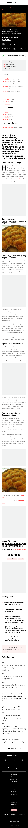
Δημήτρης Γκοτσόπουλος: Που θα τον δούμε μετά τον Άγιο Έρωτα (14, 686)
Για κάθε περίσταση (12, 29)
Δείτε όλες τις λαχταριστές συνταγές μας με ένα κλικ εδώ (14, 543)
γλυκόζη (7, 117)
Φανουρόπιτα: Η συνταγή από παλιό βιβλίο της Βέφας (14, 603)
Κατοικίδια (14, 804)
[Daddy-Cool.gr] (14, 2)
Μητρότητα (14, 799)
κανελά (6, 84)
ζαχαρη (6, 88)
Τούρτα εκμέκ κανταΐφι (11, 162)
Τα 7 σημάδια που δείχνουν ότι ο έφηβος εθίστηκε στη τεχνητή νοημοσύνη (12, 717)
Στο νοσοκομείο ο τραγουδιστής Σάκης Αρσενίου (12, 677)
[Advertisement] (14, 200)
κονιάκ (6, 91)
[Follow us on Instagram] (22, 760)
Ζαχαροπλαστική (16, 7)
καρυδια (7, 79)
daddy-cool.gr (22, 549)
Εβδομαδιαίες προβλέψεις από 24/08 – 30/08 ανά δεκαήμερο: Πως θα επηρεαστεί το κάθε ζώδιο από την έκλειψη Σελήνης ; (15, 629)
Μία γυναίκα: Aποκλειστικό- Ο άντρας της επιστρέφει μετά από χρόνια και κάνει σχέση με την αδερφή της (14, 697)
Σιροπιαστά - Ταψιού (6, 9)
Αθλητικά (14, 802)
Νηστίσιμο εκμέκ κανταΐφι (12, 344)
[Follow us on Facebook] (12, 760)
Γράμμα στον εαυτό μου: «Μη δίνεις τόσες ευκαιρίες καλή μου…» (13, 708)
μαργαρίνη (7, 104)
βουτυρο (7, 101)
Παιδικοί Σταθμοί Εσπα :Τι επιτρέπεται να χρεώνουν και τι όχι (13, 740)
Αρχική (2, 7)
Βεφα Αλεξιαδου (12, 558)
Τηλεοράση (14, 774)
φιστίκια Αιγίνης (9, 127)
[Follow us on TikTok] (9, 760)
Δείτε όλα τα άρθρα (13, 748)
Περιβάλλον (14, 791)
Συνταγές (8, 7)
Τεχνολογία (14, 781)
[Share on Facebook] (21, 49)
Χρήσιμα (14, 789)
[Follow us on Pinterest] (5, 760)
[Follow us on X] (15, 760)
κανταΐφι (7, 99)
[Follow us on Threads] (19, 760)
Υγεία (14, 806)
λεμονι (6, 86)
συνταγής (15, 549)
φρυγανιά (7, 81)
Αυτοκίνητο (14, 794)
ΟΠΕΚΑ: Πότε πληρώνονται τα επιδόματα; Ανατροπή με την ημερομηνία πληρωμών (14, 639)
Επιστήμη (14, 787)
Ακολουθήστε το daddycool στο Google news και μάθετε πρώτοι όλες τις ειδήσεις (13, 649)
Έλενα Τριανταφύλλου (12, 44)
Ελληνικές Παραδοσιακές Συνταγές (10, 31)
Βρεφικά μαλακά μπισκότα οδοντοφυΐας (13, 610)
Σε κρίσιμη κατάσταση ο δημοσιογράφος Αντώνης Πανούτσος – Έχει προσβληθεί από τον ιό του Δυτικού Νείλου (14, 619)
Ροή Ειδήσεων (14, 779)
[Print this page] (14, 49)
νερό (6, 114)
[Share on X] (25, 49)
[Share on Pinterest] (18, 49)
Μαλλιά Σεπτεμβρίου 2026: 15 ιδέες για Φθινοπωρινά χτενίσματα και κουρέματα (13, 667)
